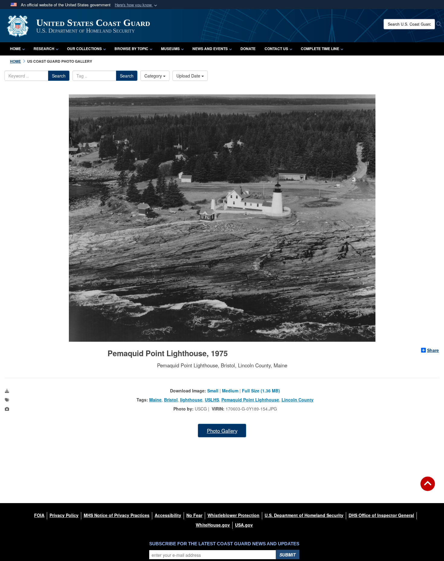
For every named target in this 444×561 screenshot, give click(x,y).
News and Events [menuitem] (210, 48)
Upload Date (188, 76)
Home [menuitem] (15, 48)
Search (59, 76)
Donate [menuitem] (248, 48)
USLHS (212, 400)
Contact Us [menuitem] (276, 48)
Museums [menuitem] (170, 48)
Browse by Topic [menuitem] (131, 48)
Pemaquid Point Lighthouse (250, 400)
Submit (287, 555)
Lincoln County (298, 400)
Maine (155, 400)
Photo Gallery (222, 430)
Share (433, 350)
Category (153, 76)
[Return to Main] (427, 487)
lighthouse (191, 400)
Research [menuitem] (44, 48)
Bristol (171, 400)
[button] (136, 5)
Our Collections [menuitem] (84, 48)
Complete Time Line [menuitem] (320, 48)
